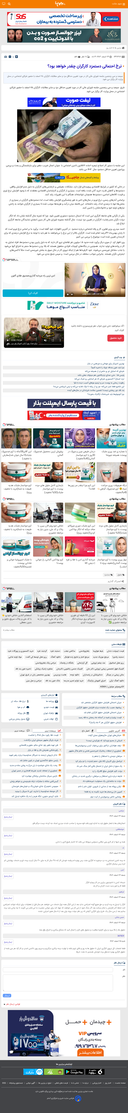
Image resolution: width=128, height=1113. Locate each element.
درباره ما (86, 1083)
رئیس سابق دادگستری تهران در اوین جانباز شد (39, 760)
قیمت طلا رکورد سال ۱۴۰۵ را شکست (43, 735)
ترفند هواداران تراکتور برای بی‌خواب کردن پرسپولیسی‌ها (98, 745)
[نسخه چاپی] (5, 56)
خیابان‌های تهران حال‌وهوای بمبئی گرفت (104, 735)
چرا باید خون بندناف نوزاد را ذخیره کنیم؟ (107, 367)
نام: (124, 969)
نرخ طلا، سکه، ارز (18, 701)
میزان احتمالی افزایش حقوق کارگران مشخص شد (101, 702)
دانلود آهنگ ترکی (116, 680)
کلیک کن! (33, 293)
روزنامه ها (50, 701)
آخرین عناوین (114, 731)
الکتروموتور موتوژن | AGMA (112, 686)
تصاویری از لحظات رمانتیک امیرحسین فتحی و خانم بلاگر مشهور (95, 751)
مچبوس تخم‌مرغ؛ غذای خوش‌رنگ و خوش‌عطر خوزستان (35, 786)
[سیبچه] (95, 1072)
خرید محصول (116, 338)
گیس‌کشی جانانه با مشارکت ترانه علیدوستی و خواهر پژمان (34, 781)
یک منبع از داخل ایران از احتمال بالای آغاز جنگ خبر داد (99, 766)
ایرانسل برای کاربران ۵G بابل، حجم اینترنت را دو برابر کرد (98, 761)
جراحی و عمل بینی (34, 680)
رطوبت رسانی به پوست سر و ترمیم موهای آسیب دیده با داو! (99, 382)
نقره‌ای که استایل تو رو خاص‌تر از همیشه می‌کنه (104, 371)
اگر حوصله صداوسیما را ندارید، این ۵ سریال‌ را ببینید (36, 791)
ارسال (7, 995)
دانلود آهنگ (56, 657)
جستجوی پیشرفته (16, 1083)
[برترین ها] (60, 3)
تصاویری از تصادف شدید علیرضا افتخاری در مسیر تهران (34, 771)
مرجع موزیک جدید (101, 657)
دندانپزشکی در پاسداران (93, 675)
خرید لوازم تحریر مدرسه (74, 680)
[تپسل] (3, 259)
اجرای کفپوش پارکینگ (96, 680)
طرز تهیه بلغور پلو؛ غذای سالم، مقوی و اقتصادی (38, 745)
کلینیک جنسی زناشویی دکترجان (69, 669)
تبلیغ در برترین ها (44, 1083)
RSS (4, 1083)
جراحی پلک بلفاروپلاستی (45, 663)
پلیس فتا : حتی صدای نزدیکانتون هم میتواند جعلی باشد (101, 375)
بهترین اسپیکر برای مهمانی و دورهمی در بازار (105, 363)
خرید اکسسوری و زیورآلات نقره (21, 651)
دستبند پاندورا (118, 657)
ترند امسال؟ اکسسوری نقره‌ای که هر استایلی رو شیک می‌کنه (99, 379)
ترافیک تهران (48, 713)
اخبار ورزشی (97, 1083)
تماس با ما (75, 1083)
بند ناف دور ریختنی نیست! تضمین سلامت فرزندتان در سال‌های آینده (95, 390)
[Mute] (72, 294)
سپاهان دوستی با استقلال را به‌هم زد (107, 756)
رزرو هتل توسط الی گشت (36, 657)
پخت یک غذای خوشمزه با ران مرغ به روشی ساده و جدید (33, 765)
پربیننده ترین (50, 730)
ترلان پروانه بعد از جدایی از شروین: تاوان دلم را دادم (99, 786)
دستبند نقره (55, 651)
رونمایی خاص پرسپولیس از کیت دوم (106, 796)
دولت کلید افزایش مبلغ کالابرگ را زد (107, 771)
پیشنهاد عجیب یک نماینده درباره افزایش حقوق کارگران (98, 707)
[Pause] (68, 294)
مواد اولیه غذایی (15, 657)
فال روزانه (21, 713)
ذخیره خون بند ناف (23, 669)
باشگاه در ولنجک (67, 663)
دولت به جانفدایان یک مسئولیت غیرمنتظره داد (102, 781)
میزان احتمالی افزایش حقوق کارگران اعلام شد (102, 712)
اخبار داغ (85, 731)
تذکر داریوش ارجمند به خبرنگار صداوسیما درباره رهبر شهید (33, 755)
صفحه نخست (120, 1083)
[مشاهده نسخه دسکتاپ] (3, 4)
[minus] (10, 56)
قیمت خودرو (49, 707)
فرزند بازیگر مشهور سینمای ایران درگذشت (41, 740)
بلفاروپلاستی (84, 651)
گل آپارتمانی (82, 663)
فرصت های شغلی (61, 1083)
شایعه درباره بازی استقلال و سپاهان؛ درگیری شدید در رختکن (97, 776)
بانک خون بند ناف (52, 680)
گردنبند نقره (42, 651)
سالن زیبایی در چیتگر (115, 675)
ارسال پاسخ (8, 817)
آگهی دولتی (30, 1083)
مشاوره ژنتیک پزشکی (44, 669)
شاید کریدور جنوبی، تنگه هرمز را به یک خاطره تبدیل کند (35, 796)
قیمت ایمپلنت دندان (115, 651)
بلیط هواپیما (98, 651)
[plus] (16, 56)
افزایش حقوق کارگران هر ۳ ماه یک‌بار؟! (105, 722)
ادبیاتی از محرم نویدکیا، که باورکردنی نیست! (104, 740)
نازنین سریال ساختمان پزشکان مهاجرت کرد (39, 776)
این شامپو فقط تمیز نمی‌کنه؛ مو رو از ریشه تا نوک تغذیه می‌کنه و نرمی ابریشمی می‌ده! (88, 386)
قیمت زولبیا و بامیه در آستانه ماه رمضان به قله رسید (100, 717)
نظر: (123, 976)
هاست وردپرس (60, 675)
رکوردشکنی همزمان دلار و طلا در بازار (43, 750)
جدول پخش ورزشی (17, 719)
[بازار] (54, 1072)
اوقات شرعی (49, 719)
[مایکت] (33, 1072)
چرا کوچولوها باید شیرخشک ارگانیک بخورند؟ (105, 394)
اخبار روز (108, 1083)
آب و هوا (21, 707)
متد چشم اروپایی (98, 663)
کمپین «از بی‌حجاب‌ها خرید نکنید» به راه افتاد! (103, 791)
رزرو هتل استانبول (116, 663)
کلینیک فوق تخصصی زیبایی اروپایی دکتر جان (105, 669)
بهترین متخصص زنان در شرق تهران (35, 675)
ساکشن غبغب (69, 651)
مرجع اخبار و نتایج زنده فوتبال (76, 657)
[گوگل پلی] (74, 1072)
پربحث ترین (19, 730)
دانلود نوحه (74, 675)
